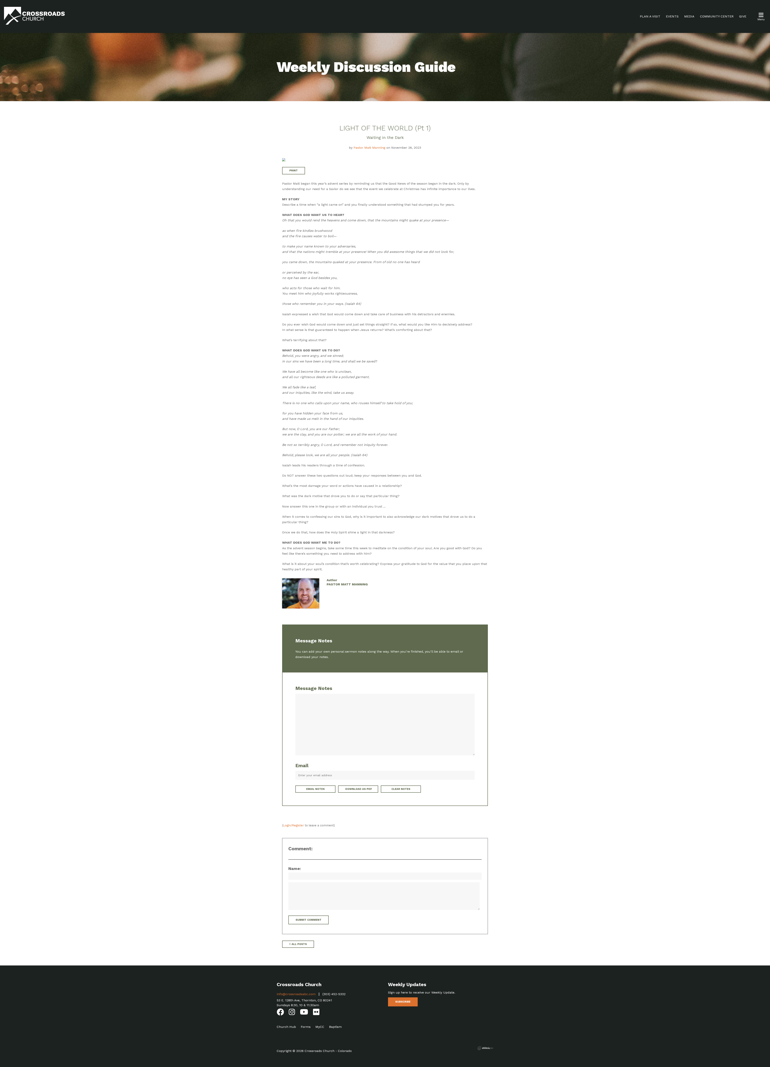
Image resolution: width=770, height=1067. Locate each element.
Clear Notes (400, 788)
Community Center (717, 16)
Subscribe (402, 1001)
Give (742, 16)
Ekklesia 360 (485, 1048)
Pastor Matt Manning (369, 148)
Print (293, 170)
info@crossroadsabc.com (296, 994)
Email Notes (315, 788)
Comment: (300, 848)
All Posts (299, 944)
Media (689, 16)
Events (672, 16)
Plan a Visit (650, 16)
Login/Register (293, 825)
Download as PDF (358, 788)
